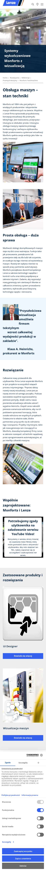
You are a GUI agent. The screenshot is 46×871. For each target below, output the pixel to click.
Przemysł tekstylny (10, 80)
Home (5, 78)
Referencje (26, 78)
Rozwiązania (14, 78)
